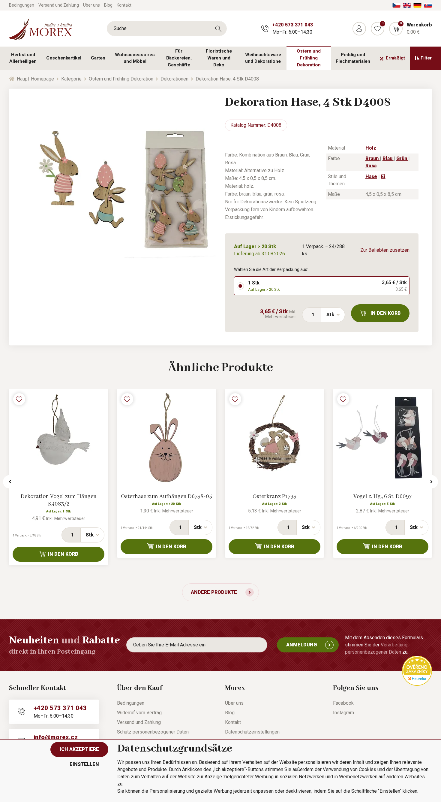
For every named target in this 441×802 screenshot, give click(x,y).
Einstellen (84, 764)
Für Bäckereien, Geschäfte (179, 58)
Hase (371, 176)
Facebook (343, 703)
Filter (426, 58)
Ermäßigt (395, 58)
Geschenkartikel (63, 58)
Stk (330, 314)
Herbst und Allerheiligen (23, 58)
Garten (98, 58)
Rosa (370, 166)
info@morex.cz (56, 737)
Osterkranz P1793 (274, 496)
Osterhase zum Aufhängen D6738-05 (166, 496)
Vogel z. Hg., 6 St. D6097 (382, 496)
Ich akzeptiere (79, 749)
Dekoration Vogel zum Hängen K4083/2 (59, 500)
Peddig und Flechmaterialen (353, 58)
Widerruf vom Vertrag (139, 712)
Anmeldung (301, 645)
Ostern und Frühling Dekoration (309, 58)
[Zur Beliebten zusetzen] (19, 399)
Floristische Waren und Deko (219, 58)
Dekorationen (174, 79)
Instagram (343, 712)
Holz (370, 148)
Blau (388, 158)
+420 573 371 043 (292, 25)
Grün (402, 158)
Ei (383, 176)
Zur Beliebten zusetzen (385, 250)
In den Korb (385, 313)
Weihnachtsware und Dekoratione (263, 58)
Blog (108, 5)
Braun (372, 158)
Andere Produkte (214, 592)
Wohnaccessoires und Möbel (135, 58)
